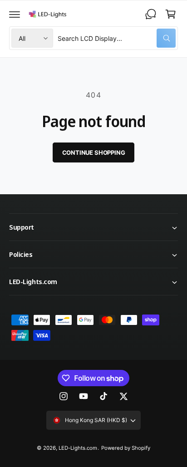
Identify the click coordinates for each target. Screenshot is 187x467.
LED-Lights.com (78, 448)
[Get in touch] (151, 14)
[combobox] (116, 38)
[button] (15, 14)
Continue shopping (93, 152)
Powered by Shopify (125, 448)
